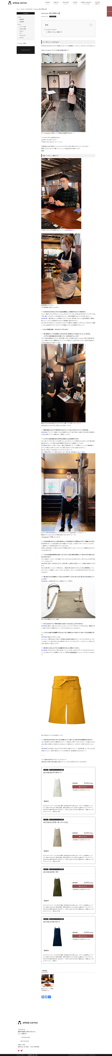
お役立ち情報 (23, 29)
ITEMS (75, 2)
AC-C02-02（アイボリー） (52, 772)
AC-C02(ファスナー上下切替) (56, 770)
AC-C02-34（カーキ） (50, 872)
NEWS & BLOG (86, 2)
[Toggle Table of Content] (90, 25)
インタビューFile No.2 (50, 29)
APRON (46, 770)
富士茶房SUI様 (62, 50)
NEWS (19, 17)
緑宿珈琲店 (73, 652)
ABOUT (56, 2)
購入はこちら (83, 787)
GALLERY (66, 2)
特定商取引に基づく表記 (32, 1055)
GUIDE (97, 2)
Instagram (45, 537)
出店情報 (22, 21)
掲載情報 (22, 19)
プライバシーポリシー (21, 1055)
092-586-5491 (25, 1037)
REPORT (22, 37)
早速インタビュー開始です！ (55, 32)
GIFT (21, 33)
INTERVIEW (52, 16)
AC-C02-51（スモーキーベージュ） (55, 822)
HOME (47, 2)
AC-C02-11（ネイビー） (51, 921)
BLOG (19, 24)
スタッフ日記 (23, 26)
